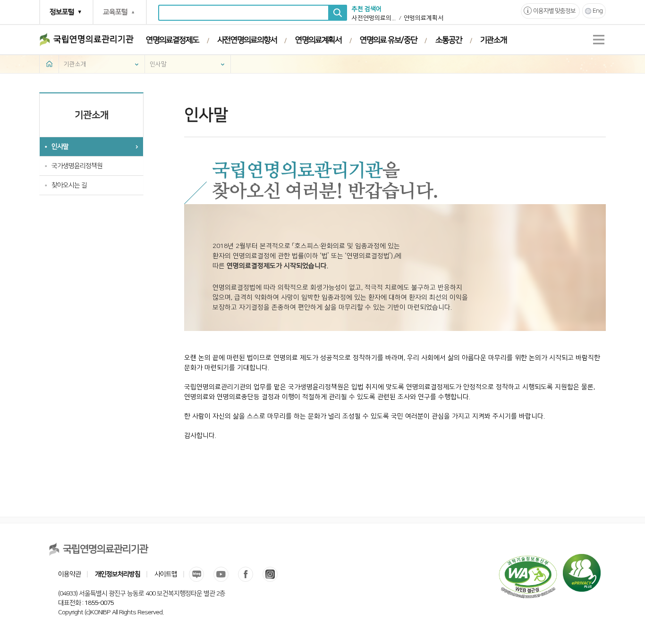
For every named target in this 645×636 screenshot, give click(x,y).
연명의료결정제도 (172, 40)
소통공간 (448, 40)
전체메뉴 (599, 40)
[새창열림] (582, 558)
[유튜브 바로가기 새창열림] (221, 574)
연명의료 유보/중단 (388, 40)
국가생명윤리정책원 (76, 166)
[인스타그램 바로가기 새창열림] (270, 574)
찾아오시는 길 (69, 185)
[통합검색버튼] (337, 13)
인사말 (158, 64)
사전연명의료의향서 (374, 18)
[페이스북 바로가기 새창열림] (245, 574)
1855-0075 (99, 603)
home (49, 63)
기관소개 (493, 40)
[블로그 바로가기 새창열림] (196, 574)
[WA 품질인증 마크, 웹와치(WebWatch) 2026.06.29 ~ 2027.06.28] (528, 558)
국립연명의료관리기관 (93, 39)
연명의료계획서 (423, 18)
